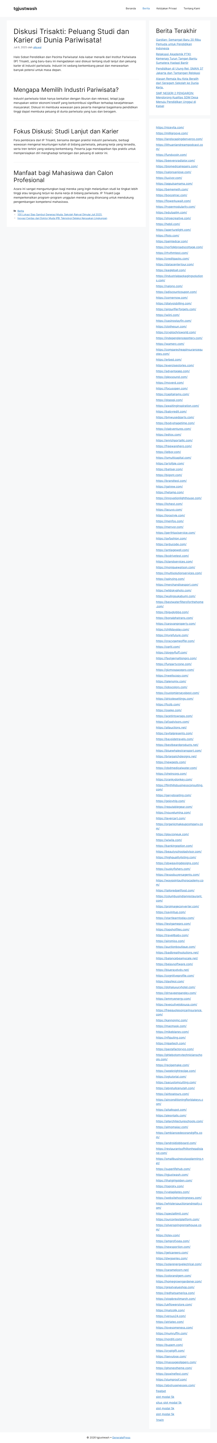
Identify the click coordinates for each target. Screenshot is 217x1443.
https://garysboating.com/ (173, 795)
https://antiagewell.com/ (172, 550)
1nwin (160, 1420)
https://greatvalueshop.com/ (175, 1287)
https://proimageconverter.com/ (177, 906)
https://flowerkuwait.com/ (173, 201)
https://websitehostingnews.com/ (179, 1197)
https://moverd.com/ (170, 382)
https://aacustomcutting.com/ (176, 1082)
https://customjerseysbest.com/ (177, 693)
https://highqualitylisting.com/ (176, 857)
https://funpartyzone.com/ (174, 664)
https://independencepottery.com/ (179, 338)
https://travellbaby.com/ (172, 935)
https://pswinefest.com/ (172, 1373)
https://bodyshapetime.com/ (175, 423)
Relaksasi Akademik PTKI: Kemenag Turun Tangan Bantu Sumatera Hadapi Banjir (176, 58)
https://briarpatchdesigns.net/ (176, 756)
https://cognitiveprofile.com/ (175, 975)
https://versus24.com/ (171, 1316)
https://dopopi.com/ (169, 400)
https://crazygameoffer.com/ (175, 641)
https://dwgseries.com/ (172, 1258)
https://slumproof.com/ (171, 1379)
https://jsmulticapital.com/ (173, 457)
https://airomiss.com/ (170, 941)
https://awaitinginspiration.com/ (177, 405)
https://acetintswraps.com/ (174, 716)
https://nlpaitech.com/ (171, 1043)
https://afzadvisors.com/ (172, 721)
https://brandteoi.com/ (171, 480)
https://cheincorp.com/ (171, 773)
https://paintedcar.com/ (172, 241)
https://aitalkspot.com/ (171, 1109)
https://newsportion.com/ (173, 1247)
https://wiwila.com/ (169, 840)
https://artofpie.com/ (170, 463)
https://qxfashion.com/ (171, 538)
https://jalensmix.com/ (171, 681)
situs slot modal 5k (169, 1402)
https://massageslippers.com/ (176, 1362)
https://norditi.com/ (169, 1339)
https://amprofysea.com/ (173, 1241)
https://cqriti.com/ (168, 646)
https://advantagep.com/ (173, 371)
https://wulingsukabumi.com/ (175, 596)
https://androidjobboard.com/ (176, 1143)
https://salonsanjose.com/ (173, 172)
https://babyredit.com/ (171, 411)
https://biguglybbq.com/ (172, 612)
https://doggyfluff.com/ (171, 652)
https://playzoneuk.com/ (172, 834)
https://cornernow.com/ (172, 297)
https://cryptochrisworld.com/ (176, 332)
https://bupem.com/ (169, 1345)
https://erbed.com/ (169, 359)
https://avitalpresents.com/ (174, 733)
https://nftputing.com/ (171, 1037)
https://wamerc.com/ (170, 344)
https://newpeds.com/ (171, 762)
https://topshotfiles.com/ (172, 929)
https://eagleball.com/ (171, 270)
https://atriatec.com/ (170, 1322)
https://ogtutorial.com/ (171, 1076)
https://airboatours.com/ (172, 1094)
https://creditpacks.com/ (172, 258)
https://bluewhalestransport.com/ (179, 750)
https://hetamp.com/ (170, 492)
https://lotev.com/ (168, 1235)
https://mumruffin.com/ (171, 1333)
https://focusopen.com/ (172, 388)
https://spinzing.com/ (170, 579)
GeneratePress (121, 1437)
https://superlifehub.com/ (173, 1169)
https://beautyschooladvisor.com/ (179, 851)
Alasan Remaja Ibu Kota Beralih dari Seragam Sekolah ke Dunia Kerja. (177, 83)
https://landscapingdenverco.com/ (179, 139)
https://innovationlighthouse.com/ (179, 498)
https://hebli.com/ (168, 224)
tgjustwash (25, 8)
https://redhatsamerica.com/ (175, 1293)
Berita (146, 8)
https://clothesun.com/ (171, 326)
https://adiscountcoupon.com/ (176, 292)
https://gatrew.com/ (169, 486)
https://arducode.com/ (171, 544)
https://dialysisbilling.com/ (174, 303)
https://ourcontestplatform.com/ (177, 1219)
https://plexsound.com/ (172, 377)
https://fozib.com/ (168, 704)
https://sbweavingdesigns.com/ (177, 863)
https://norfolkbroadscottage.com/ (179, 247)
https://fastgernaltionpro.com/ (176, 658)
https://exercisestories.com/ (175, 365)
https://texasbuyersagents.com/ (178, 874)
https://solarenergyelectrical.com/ (179, 1264)
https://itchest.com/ (169, 504)
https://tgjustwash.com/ (172, 1174)
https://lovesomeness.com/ (174, 1327)
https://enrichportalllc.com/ (174, 440)
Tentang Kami (192, 8)
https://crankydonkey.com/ (174, 779)
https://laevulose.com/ (171, 1356)
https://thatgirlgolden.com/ (174, 1180)
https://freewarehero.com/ (174, 446)
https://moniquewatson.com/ (175, 567)
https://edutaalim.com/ (171, 212)
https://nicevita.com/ (170, 127)
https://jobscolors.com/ (171, 687)
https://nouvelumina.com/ (173, 812)
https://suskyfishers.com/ (173, 869)
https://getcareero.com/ (172, 1252)
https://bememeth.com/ (172, 189)
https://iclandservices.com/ (174, 561)
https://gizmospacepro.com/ (175, 670)
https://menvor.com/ (169, 527)
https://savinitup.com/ (171, 912)
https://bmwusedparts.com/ (175, 417)
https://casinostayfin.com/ (173, 320)
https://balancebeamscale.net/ (177, 958)
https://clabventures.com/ (173, 429)
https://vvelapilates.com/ (173, 1192)
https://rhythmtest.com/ (172, 253)
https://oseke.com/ (169, 710)
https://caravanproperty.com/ (176, 623)
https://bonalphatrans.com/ (174, 618)
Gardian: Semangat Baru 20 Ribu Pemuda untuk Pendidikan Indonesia (178, 44)
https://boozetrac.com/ (171, 195)
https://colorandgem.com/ (173, 1275)
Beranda (131, 8)
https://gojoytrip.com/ (170, 801)
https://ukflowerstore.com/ (174, 1304)
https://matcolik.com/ (170, 1310)
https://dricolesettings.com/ (174, 698)
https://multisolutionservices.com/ (179, 573)
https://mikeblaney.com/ (172, 1032)
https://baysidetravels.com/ (174, 739)
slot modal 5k (165, 1397)
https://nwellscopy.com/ (172, 675)
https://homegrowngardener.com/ (179, 1281)
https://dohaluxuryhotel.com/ (175, 987)
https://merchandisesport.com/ (177, 584)
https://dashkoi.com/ (170, 981)
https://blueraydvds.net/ (172, 970)
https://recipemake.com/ (172, 1065)
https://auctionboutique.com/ (175, 946)
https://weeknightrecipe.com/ (176, 1071)
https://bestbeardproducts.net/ (177, 745)
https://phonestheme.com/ (174, 1368)
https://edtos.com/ (168, 434)
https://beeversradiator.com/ (175, 160)
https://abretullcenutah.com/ (175, 1088)
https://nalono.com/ (169, 286)
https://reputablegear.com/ (174, 806)
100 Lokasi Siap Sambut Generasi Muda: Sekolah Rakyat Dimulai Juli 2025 (59, 214)
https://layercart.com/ (170, 818)
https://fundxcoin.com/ (171, 154)
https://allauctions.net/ (171, 727)
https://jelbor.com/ (168, 452)
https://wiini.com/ (168, 315)
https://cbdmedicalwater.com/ (176, 768)
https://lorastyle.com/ (170, 515)
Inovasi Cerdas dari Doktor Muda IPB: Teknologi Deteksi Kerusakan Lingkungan (62, 218)
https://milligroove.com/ (172, 133)
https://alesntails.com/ (171, 1115)
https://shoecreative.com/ (173, 218)
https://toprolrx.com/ (170, 1186)
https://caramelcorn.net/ (172, 1270)
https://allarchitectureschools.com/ (179, 1121)
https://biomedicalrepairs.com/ (177, 166)
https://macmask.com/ (171, 1026)
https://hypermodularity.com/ (175, 206)
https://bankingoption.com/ (174, 846)
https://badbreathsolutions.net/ (177, 952)
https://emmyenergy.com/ (173, 998)
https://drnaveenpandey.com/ (176, 993)
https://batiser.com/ (169, 469)
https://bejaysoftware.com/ (174, 964)
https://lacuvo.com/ (169, 509)
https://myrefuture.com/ (172, 635)
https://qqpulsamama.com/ (174, 183)
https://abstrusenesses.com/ (175, 1385)
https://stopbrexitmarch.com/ (176, 1298)
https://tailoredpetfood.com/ (175, 890)
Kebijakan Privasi (166, 8)
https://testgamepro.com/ (173, 923)
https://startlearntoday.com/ (175, 918)
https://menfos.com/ (170, 521)
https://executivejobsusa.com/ (176, 1004)
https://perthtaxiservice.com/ (175, 532)
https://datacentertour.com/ (175, 264)
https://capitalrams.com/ (172, 394)
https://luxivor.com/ (169, 178)
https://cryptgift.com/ (170, 1350)
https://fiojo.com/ (167, 235)
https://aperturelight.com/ (173, 229)
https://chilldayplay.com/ (172, 629)
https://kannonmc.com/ (172, 1020)
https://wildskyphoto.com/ (173, 590)
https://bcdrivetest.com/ (172, 555)
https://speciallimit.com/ (172, 1213)
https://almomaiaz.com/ (172, 1127)
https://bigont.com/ (169, 475)
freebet (161, 1391)
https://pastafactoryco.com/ (175, 1049)
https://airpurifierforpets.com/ (176, 309)
